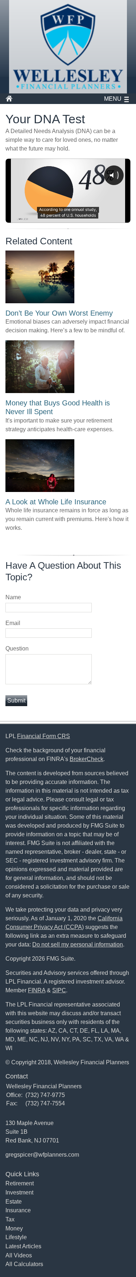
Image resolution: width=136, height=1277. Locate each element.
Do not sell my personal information (77, 944)
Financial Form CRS (43, 736)
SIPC (59, 990)
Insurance (18, 1210)
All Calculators (24, 1264)
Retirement (19, 1183)
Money (14, 1228)
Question (17, 648)
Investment (19, 1192)
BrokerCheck (86, 759)
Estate (13, 1201)
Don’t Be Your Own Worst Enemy (59, 313)
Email (12, 623)
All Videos (18, 1255)
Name (13, 597)
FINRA (36, 990)
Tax (10, 1219)
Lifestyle (16, 1237)
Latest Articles (23, 1246)
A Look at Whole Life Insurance (55, 502)
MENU (112, 99)
